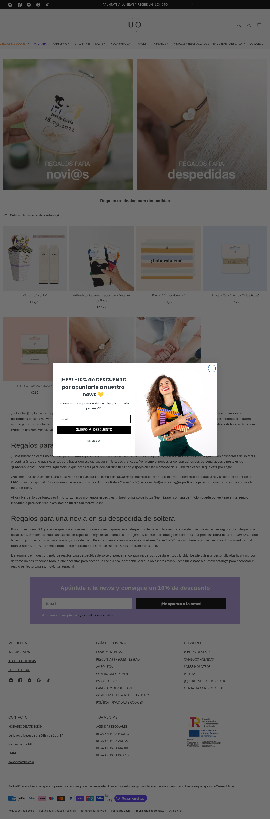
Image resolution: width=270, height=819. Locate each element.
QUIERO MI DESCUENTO (94, 430)
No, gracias (94, 440)
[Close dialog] (212, 368)
